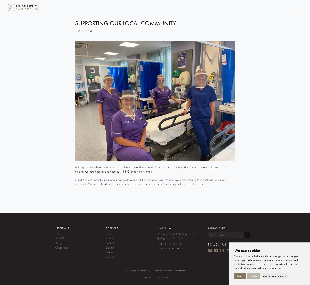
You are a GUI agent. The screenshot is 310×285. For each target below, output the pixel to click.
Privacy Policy (147, 277)
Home (109, 234)
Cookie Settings (162, 277)
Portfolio (110, 243)
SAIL (57, 234)
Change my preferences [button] (274, 276)
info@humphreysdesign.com (173, 248)
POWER (60, 238)
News (109, 252)
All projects (61, 248)
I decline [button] (253, 276)
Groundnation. (180, 270)
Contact (110, 257)
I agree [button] (240, 276)
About (109, 238)
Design (59, 243)
